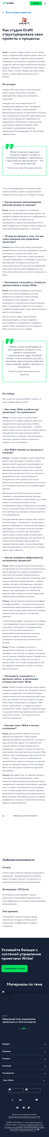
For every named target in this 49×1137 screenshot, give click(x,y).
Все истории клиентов (18, 12)
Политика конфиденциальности (30, 1125)
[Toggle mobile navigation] (45, 3)
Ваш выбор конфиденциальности (23, 1130)
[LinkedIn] (20, 1099)
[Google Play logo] (32, 1090)
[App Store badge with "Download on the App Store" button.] (16, 1090)
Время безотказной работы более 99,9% (24, 1117)
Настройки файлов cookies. (34, 1127)
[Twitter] (12, 1099)
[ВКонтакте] (28, 1099)
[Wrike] (8, 3)
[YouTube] (36, 1099)
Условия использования (13, 1127)
